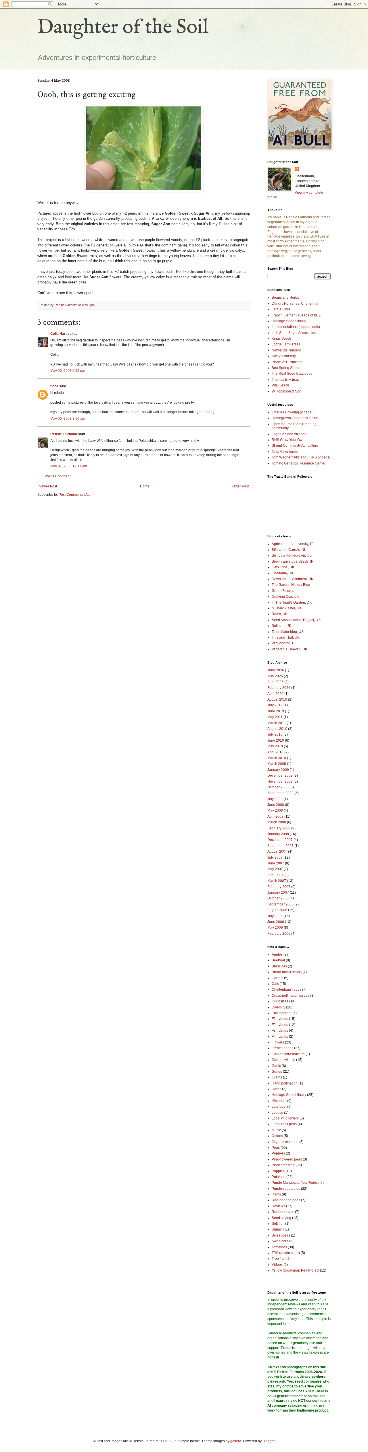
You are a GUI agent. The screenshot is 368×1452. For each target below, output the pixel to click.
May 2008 (275, 810)
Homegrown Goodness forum (295, 418)
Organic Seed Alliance (289, 434)
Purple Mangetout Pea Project (295, 1183)
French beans (282, 1048)
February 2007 (278, 887)
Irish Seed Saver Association (294, 333)
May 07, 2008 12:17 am (68, 466)
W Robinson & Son (286, 391)
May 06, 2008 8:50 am (67, 419)
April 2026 (275, 682)
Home (145, 486)
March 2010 (276, 758)
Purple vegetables (286, 1189)
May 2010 (275, 746)
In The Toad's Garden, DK (292, 602)
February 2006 (278, 934)
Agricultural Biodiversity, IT (292, 544)
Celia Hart (58, 334)
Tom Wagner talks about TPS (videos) (301, 457)
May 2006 (275, 928)
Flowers (278, 1042)
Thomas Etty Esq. (285, 380)
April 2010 (275, 752)
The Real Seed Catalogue (292, 374)
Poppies (278, 1171)
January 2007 (278, 893)
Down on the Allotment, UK (292, 579)
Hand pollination (285, 1083)
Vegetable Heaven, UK (289, 649)
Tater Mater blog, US (288, 632)
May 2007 (275, 869)
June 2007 (275, 863)
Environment (282, 1013)
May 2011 (275, 717)
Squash (278, 1229)
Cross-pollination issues (290, 996)
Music (276, 1130)
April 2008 (275, 817)
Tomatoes (279, 1247)
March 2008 (276, 822)
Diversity (278, 1007)
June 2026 (275, 670)
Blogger (268, 1441)
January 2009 (278, 770)
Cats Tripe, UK (283, 567)
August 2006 (277, 910)
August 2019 (277, 699)
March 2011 (276, 723)
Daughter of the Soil (123, 27)
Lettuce (277, 1113)
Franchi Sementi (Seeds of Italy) (296, 315)
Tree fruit (278, 1259)
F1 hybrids (280, 1019)
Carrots (277, 978)
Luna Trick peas (284, 1124)
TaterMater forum (285, 452)
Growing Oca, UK (285, 596)
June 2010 (275, 740)
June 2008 (275, 805)
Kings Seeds (282, 339)
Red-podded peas (286, 1200)
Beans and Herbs (285, 298)
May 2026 (275, 676)
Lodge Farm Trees (286, 344)
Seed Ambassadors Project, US (296, 620)
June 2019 (275, 711)
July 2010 (275, 734)
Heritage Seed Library (289, 321)
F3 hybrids (280, 1031)
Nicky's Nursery (284, 356)
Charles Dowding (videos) (292, 412)
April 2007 (275, 875)
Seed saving (281, 1218)
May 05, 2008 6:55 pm (67, 371)
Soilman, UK (281, 626)
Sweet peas (281, 1235)
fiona (54, 386)
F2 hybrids (280, 1025)
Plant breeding (283, 1165)
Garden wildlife (283, 1060)
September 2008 (280, 793)
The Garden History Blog (291, 585)
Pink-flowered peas (287, 1159)
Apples (277, 955)
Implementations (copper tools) (296, 327)
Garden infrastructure (288, 1054)
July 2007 (275, 858)
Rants (276, 1194)
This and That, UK (286, 637)
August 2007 (277, 852)
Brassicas (279, 966)
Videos (277, 1265)
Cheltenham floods (286, 990)
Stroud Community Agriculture (295, 446)
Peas (276, 1148)
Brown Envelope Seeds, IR (293, 561)
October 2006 (278, 898)
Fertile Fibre (281, 309)
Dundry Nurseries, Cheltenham (296, 304)
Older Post (240, 486)
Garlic (276, 1066)
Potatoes (278, 1177)
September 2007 (280, 846)
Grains (277, 1077)
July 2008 (275, 799)
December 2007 (280, 840)
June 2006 (275, 922)
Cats (275, 984)
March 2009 (276, 764)
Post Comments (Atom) (77, 495)
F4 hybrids (280, 1037)
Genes (277, 1072)
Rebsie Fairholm (63, 434)
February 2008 (278, 828)
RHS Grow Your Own (288, 440)
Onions (277, 1136)
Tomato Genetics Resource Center (298, 463)
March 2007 (276, 881)
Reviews (278, 1206)
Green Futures (283, 591)
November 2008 (280, 782)
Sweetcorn (280, 1241)
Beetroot (278, 960)
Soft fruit (278, 1224)
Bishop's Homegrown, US (292, 555)
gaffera (235, 1441)
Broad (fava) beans (287, 972)
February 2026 (278, 688)
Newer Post (48, 486)
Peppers (278, 1153)
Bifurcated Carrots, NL (289, 550)
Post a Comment (57, 476)
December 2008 (280, 775)
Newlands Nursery (286, 350)
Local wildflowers (285, 1118)
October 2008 (278, 787)
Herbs (276, 1089)
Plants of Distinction (287, 362)
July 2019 (275, 705)
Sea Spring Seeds (286, 368)
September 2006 (280, 904)
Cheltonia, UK (283, 573)
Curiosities (280, 1001)
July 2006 (275, 916)
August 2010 (277, 729)
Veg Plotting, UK (284, 643)
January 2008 (278, 834)
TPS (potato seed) (286, 1253)
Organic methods (285, 1142)
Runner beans (283, 1212)
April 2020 (275, 694)
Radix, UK (280, 614)
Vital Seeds (281, 385)
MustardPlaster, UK (287, 608)
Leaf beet (279, 1107)
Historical (279, 1101)
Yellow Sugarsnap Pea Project (295, 1270)
